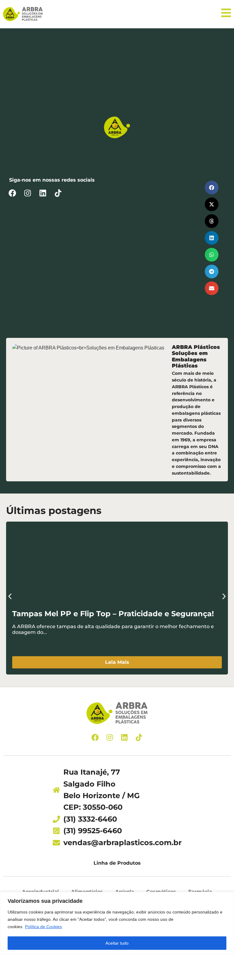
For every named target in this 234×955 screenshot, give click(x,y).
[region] (117, 923)
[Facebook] (12, 193)
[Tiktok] (58, 193)
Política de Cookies (43, 926)
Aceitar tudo (117, 943)
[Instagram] (27, 193)
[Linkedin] (42, 193)
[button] (211, 187)
